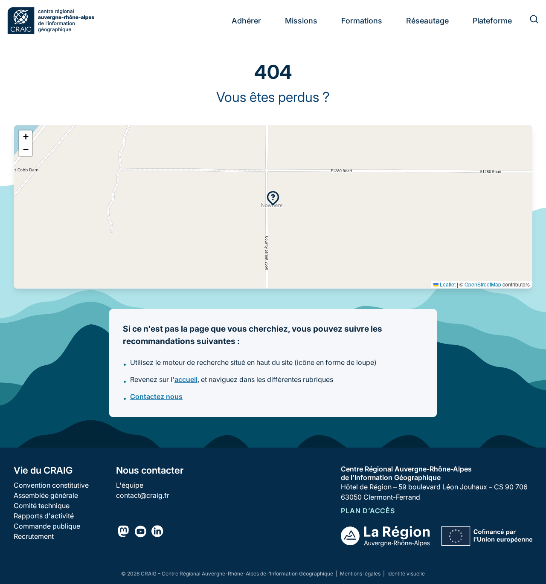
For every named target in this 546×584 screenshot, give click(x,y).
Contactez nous (156, 396)
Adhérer (246, 20)
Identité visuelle (406, 573)
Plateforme (492, 20)
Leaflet (447, 284)
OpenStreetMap (483, 284)
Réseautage (427, 20)
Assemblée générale (46, 495)
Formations (361, 20)
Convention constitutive (51, 485)
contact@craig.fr (142, 495)
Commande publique (47, 526)
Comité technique (42, 505)
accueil (185, 379)
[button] (273, 198)
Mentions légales (361, 573)
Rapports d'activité (44, 516)
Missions (301, 20)
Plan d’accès (368, 510)
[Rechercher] (529, 20)
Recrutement (34, 536)
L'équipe (129, 485)
